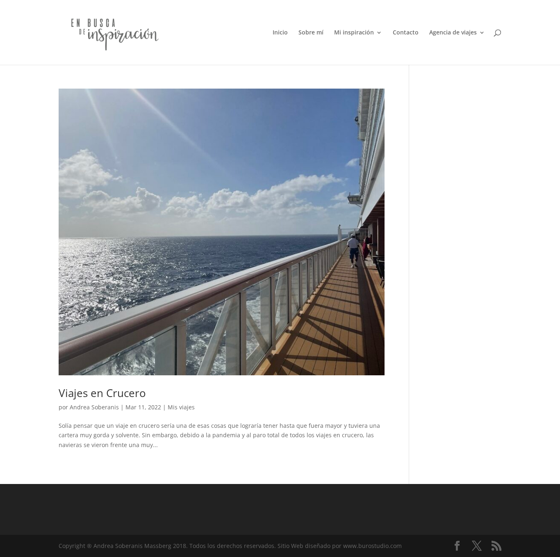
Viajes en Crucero (102, 393)
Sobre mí (310, 33)
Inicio (280, 33)
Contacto (406, 33)
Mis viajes (181, 407)
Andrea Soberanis (94, 407)
